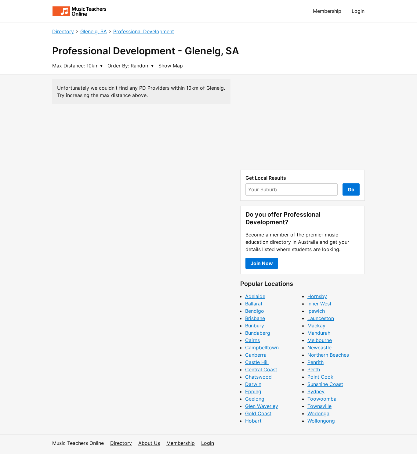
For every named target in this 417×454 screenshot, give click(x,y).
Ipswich (316, 311)
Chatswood (258, 377)
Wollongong (321, 421)
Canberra (256, 355)
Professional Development (143, 31)
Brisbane (255, 318)
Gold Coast (258, 413)
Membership (327, 11)
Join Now (262, 263)
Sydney (316, 391)
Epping (253, 391)
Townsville (319, 406)
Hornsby (317, 296)
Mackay (316, 325)
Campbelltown (262, 347)
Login (358, 11)
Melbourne (319, 340)
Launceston (320, 318)
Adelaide (255, 296)
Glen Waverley (261, 406)
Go (351, 189)
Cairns (252, 340)
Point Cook (320, 377)
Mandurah (318, 333)
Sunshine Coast (325, 384)
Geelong (254, 399)
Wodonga (318, 413)
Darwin (253, 384)
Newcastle (319, 347)
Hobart (253, 421)
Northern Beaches (328, 355)
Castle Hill (257, 362)
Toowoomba (321, 399)
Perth (313, 369)
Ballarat (254, 304)
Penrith (315, 362)
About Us (149, 443)
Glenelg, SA (93, 31)
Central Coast (261, 369)
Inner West (319, 304)
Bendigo (254, 311)
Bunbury (254, 325)
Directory (63, 31)
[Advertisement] (302, 122)
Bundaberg (257, 333)
